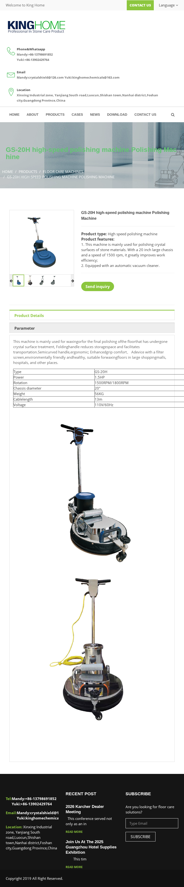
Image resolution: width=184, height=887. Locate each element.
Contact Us (140, 5)
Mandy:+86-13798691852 (35, 54)
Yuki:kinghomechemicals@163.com (92, 77)
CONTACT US (145, 114)
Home (14, 114)
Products (55, 114)
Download (117, 114)
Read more (74, 832)
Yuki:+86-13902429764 (33, 60)
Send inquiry (98, 286)
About (33, 114)
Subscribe (140, 836)
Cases (77, 114)
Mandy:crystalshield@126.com (40, 77)
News (95, 114)
